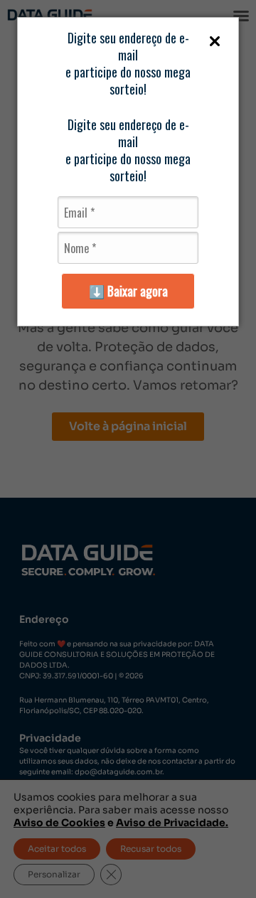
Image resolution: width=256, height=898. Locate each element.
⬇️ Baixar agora (128, 291)
